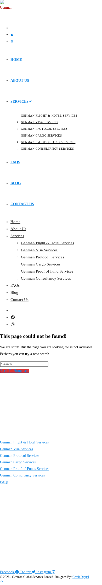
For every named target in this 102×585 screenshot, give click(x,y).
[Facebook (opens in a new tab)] (12, 35)
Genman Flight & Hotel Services (47, 243)
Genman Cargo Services (40, 264)
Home (15, 222)
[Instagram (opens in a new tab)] (12, 41)
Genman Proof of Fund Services (47, 271)
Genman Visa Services (39, 250)
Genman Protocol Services (42, 257)
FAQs (15, 285)
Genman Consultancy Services (46, 278)
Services (17, 236)
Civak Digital (80, 577)
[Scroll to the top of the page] (1, 582)
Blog (14, 292)
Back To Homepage (14, 371)
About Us (18, 229)
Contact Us (19, 299)
